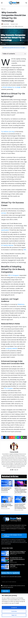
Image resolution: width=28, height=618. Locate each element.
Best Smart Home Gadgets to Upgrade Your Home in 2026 (18, 552)
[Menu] (2, 3)
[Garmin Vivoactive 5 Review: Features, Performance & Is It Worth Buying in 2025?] (21, 499)
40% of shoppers (13, 275)
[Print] (26, 437)
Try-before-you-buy (7, 131)
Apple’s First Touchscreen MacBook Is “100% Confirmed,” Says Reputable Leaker (21, 490)
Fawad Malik (6, 24)
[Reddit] (12, 437)
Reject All (14, 615)
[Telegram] (18, 437)
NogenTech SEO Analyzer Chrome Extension (13, 535)
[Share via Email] (24, 437)
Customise (14, 611)
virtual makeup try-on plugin (11, 87)
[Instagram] (17, 470)
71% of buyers (8, 388)
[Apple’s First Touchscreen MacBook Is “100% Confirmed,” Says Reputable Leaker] (21, 483)
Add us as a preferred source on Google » (15, 47)
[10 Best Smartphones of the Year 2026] (5, 566)
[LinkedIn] (6, 437)
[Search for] (26, 3)
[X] (4, 437)
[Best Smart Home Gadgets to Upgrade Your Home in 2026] (5, 553)
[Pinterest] (10, 437)
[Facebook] (2, 437)
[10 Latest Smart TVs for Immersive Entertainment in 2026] (5, 559)
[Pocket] (14, 437)
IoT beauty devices (7, 245)
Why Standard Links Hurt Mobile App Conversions (6, 489)
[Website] (10, 470)
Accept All (14, 607)
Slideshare (21, 304)
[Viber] (20, 437)
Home (3, 9)
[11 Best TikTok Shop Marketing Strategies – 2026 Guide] (7, 499)
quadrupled (5, 230)
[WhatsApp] (16, 437)
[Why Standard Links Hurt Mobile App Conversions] (7, 483)
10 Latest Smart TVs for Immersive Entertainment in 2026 (17, 559)
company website (11, 348)
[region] (14, 605)
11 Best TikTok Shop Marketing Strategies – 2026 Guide (7, 505)
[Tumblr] (8, 437)
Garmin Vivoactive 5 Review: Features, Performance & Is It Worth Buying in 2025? (20, 506)
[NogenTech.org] (14, 3)
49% (24, 250)
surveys (3, 213)
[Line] (22, 437)
